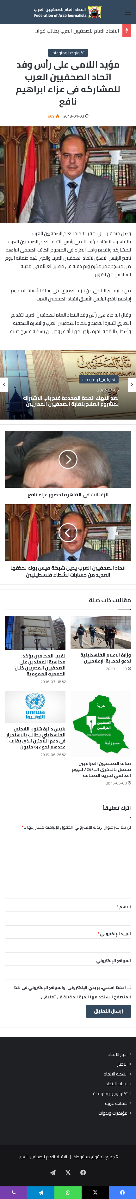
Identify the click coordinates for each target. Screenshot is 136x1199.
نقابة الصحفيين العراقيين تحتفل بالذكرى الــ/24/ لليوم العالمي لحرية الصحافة (101, 769)
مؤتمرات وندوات (112, 1113)
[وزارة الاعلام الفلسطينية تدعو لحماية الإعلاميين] (101, 632)
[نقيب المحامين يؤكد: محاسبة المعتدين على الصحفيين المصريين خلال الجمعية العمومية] (35, 633)
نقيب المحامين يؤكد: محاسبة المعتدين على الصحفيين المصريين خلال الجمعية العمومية (40, 665)
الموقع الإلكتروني (113, 960)
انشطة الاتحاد (115, 1074)
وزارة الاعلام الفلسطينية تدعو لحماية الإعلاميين (105, 658)
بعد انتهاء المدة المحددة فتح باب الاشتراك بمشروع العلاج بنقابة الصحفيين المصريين (71, 401)
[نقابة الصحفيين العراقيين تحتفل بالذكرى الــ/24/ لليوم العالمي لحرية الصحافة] (101, 724)
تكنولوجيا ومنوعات (68, 53)
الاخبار (122, 1064)
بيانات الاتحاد (116, 1084)
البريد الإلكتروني (114, 933)
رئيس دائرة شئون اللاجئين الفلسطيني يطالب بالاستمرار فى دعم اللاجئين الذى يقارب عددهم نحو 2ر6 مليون (35, 738)
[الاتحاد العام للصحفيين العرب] (68, 12)
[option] (68, 385)
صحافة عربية (116, 1103)
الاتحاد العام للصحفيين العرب (42, 1156)
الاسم (124, 907)
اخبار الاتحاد (117, 1054)
